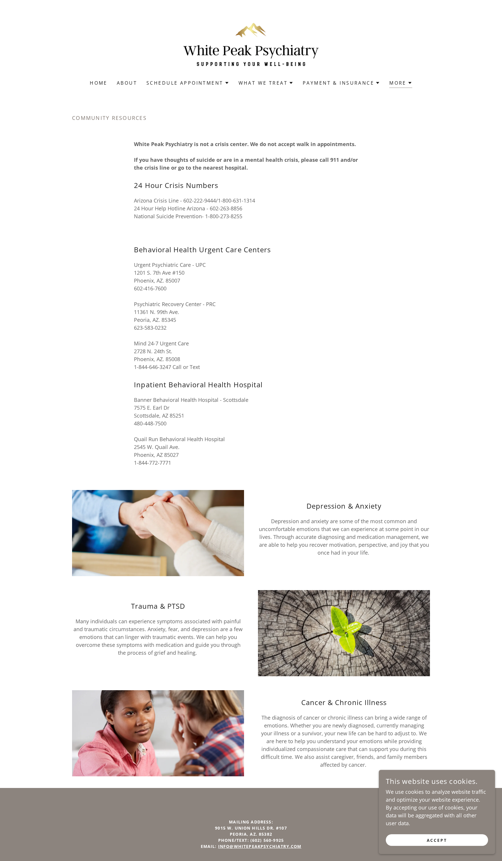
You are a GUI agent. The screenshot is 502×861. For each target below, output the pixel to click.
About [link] (127, 83)
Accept (437, 840)
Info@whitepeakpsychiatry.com (260, 846)
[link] (251, 43)
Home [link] (98, 83)
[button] (187, 82)
